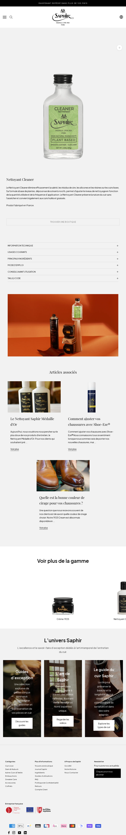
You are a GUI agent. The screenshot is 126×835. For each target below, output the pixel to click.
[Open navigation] (121, 17)
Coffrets (8, 786)
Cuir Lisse (9, 766)
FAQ (36, 779)
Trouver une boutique (44, 766)
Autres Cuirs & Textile (13, 773)
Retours (38, 786)
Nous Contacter (71, 773)
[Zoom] (119, 47)
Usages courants (17, 252)
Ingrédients (40, 773)
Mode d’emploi (16, 265)
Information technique (20, 245)
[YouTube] (19, 832)
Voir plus (14, 449)
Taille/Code (14, 278)
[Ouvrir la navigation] (4, 17)
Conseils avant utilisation (22, 272)
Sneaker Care (11, 779)
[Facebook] (8, 832)
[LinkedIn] (25, 832)
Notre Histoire (70, 769)
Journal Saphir (41, 769)
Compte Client (41, 789)
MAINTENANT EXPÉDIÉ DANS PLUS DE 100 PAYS (63, 3)
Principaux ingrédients (20, 258)
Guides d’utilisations (44, 776)
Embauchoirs (11, 776)
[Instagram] (13, 832)
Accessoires (10, 783)
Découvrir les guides (22, 723)
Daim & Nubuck (11, 769)
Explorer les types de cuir (104, 725)
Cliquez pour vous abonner (104, 773)
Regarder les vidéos (63, 721)
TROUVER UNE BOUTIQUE (63, 222)
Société (68, 766)
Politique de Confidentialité (46, 783)
